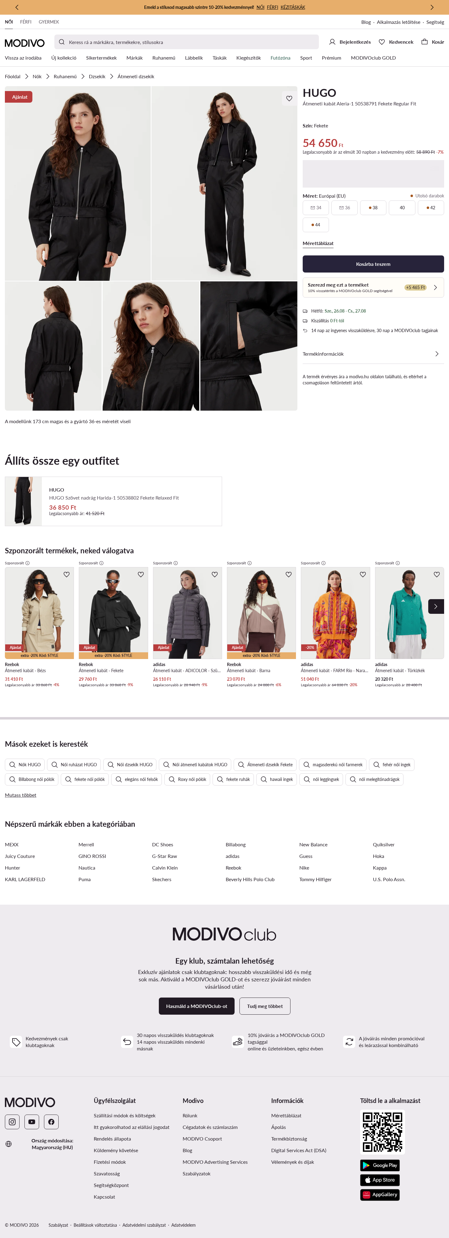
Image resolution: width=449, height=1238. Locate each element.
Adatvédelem (183, 1225)
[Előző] (17, 7)
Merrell (86, 844)
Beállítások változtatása (95, 1225)
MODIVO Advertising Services (215, 1162)
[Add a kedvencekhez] (290, 98)
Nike (304, 867)
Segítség (435, 22)
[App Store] (380, 1180)
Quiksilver (384, 844)
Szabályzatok (196, 1173)
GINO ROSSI (92, 856)
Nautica (86, 867)
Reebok (233, 867)
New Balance (313, 844)
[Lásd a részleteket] (436, 353)
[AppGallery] (380, 1195)
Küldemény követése (116, 1150)
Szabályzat (58, 1225)
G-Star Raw (164, 856)
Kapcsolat (104, 1197)
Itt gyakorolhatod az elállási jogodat (132, 1127)
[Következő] (432, 7)
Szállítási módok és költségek (124, 1115)
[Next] (436, 606)
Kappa (380, 867)
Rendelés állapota (112, 1138)
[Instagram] (12, 1122)
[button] (78, 183)
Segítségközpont (111, 1185)
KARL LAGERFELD (25, 879)
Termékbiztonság (289, 1138)
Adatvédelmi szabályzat (144, 1225)
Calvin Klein (165, 867)
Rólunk (190, 1115)
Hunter (12, 867)
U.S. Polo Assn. (389, 879)
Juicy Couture (20, 856)
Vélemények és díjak (292, 1162)
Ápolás (278, 1127)
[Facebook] (51, 1122)
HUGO (319, 92)
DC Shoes (162, 844)
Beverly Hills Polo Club (250, 879)
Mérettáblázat (286, 1115)
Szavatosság (107, 1173)
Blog (366, 22)
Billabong (236, 844)
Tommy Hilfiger (315, 879)
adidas (232, 856)
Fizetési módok (110, 1162)
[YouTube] (31, 1122)
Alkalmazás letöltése (398, 22)
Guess (305, 856)
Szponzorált (14, 563)
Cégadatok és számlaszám (210, 1127)
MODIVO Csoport (202, 1138)
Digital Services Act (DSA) (298, 1150)
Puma (84, 879)
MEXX (11, 844)
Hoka (378, 856)
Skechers (161, 879)
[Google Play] (380, 1165)
